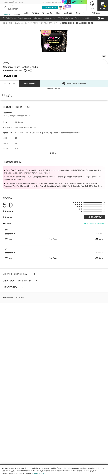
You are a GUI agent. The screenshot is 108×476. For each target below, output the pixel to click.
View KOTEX (10, 287)
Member (16, 14)
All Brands (96, 13)
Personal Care (47, 13)
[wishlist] (25, 70)
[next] (85, 13)
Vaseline (6, 14)
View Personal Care (17, 274)
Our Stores (58, 2)
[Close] (104, 468)
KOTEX (6, 63)
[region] (54, 470)
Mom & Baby (68, 13)
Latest (8, 223)
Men (78, 13)
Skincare (35, 13)
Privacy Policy (38, 473)
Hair (58, 13)
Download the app (48, 2)
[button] (102, 5)
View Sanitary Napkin (17, 280)
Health (26, 13)
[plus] (14, 83)
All (4, 223)
